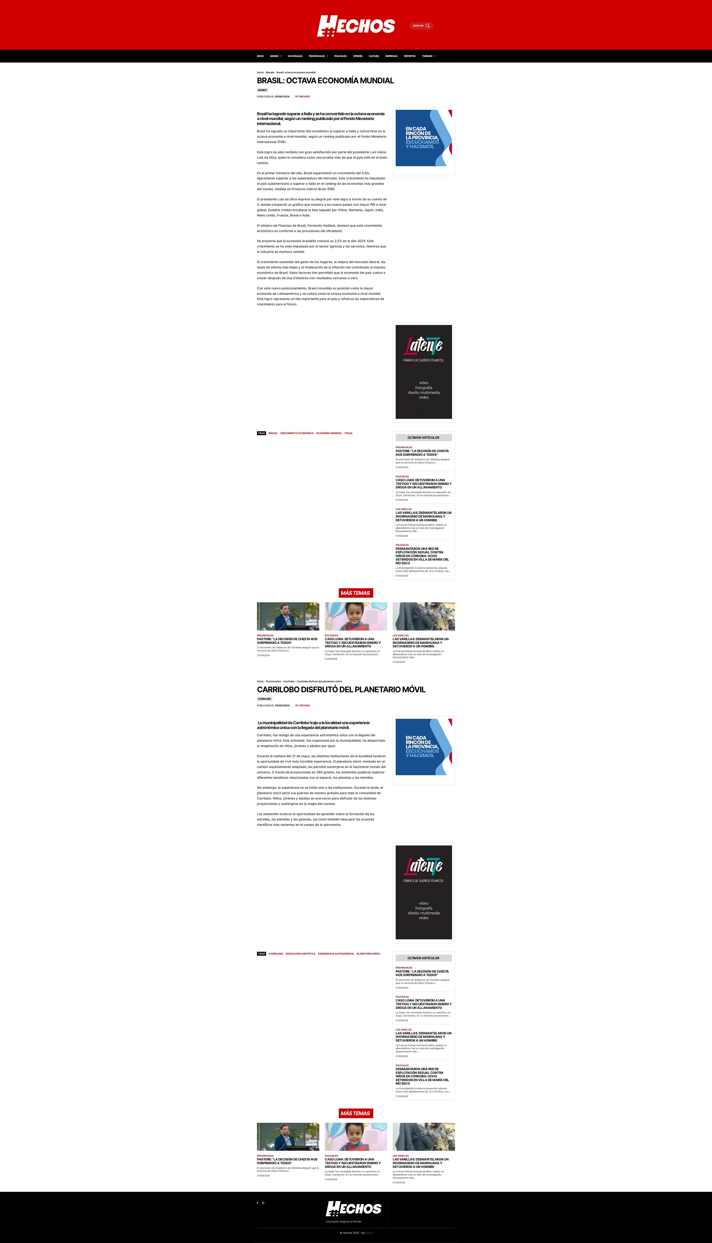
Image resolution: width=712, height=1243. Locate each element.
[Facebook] (257, 1203)
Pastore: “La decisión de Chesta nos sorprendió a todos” (422, 453)
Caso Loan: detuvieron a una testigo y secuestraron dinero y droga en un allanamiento (424, 483)
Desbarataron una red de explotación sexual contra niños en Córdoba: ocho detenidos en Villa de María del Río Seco (422, 556)
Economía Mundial (329, 433)
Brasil (273, 433)
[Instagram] (263, 1203)
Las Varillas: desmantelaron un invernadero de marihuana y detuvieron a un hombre (423, 516)
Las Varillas (404, 509)
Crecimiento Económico (297, 433)
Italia (348, 433)
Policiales (402, 476)
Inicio (260, 72)
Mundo (270, 72)
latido (369, 1232)
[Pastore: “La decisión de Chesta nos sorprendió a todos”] (288, 616)
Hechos (304, 96)
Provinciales (404, 447)
